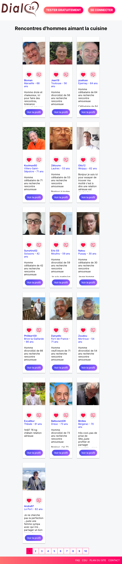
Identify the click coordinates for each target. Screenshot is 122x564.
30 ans (92, 253)
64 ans (94, 83)
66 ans (29, 341)
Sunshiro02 (30, 250)
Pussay (82, 253)
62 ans (93, 168)
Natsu (81, 250)
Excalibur (29, 420)
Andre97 (29, 506)
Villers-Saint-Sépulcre (31, 170)
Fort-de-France (59, 338)
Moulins (55, 253)
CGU (84, 560)
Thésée (28, 423)
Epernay (82, 83)
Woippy (82, 168)
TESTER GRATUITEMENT (63, 10)
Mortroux (83, 338)
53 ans (66, 168)
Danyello (56, 335)
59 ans (66, 253)
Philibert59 (30, 335)
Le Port (28, 509)
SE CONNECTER (101, 10)
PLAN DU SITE (98, 560)
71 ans (39, 171)
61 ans (38, 423)
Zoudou (82, 335)
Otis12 (82, 165)
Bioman (28, 80)
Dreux (54, 423)
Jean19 (55, 80)
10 (85, 551)
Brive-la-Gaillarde (34, 338)
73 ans (64, 423)
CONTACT (114, 560)
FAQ (77, 560)
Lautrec (55, 168)
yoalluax (83, 80)
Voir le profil (34, 112)
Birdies (82, 420)
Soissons (29, 253)
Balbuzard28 (58, 420)
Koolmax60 (30, 165)
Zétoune (56, 165)
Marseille (29, 83)
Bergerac (83, 423)
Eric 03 (55, 250)
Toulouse (56, 83)
